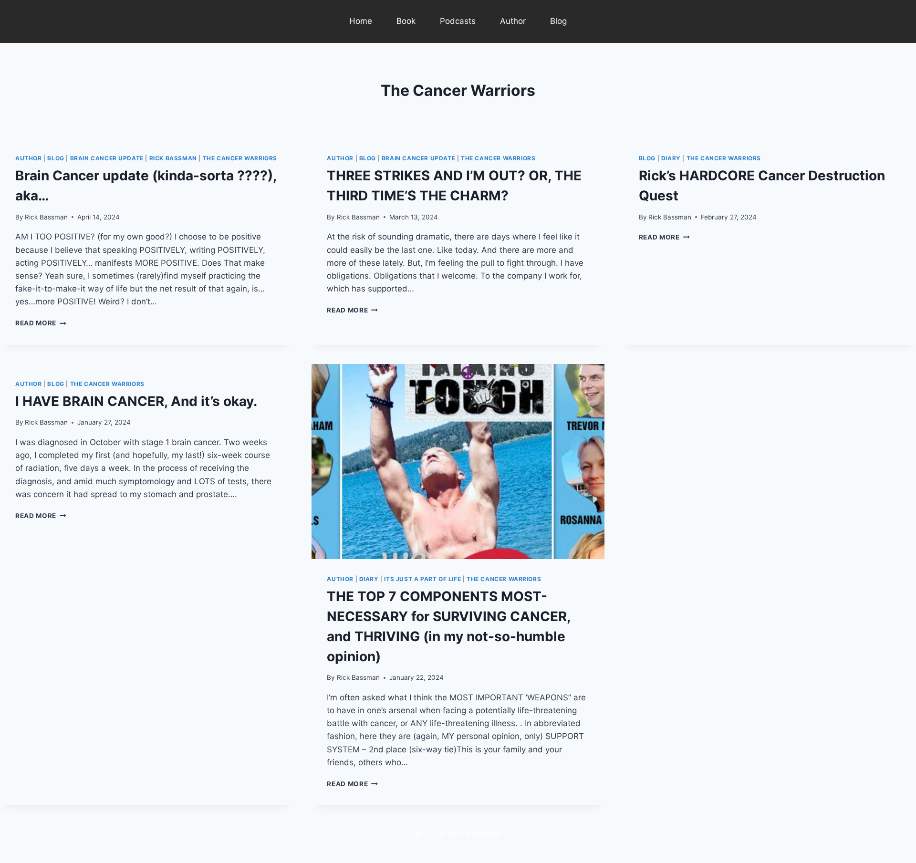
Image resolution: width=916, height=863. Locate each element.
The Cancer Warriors (240, 158)
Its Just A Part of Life (422, 578)
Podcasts (458, 21)
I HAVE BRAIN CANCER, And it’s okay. (136, 401)
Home (360, 21)
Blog (558, 21)
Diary (671, 158)
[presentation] (458, 461)
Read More (40, 323)
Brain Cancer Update (107, 158)
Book (406, 21)
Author (513, 21)
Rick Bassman (173, 158)
